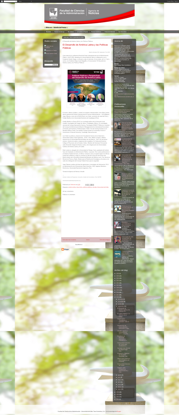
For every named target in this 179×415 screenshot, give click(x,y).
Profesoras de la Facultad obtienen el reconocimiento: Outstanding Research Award (128, 209)
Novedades (48, 31)
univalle (94, 187)
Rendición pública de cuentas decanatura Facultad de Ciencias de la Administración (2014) (127, 176)
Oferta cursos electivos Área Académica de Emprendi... (123, 360)
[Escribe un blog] (88, 185)
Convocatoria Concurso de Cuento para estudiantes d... (123, 344)
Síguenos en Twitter (51, 50)
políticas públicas (87, 187)
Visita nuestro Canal (51, 53)
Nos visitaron (71, 31)
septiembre (121, 306)
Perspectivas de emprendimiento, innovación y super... (123, 327)
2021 (117, 285)
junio (119, 377)
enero (119, 389)
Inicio (88, 240)
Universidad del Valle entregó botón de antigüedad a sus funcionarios (127, 239)
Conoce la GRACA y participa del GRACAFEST (127, 253)
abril (119, 382)
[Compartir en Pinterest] (93, 185)
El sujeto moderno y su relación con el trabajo (123, 315)
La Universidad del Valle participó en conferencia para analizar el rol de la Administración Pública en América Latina (128, 142)
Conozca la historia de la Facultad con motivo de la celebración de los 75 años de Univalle (128, 193)
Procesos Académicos (96, 31)
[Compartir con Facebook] (91, 185)
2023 (117, 280)
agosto (120, 375)
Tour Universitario (122, 31)
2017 (117, 295)
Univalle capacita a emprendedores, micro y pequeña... (123, 332)
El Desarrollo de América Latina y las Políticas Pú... (123, 310)
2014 (117, 394)
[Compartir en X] (90, 185)
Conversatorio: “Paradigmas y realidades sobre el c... (123, 321)
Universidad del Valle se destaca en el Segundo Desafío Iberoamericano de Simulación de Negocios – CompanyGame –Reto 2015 (123, 159)
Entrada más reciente (69, 240)
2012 (117, 399)
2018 (117, 292)
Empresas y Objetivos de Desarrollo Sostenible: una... (123, 355)
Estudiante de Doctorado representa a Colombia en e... (122, 338)
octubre (120, 304)
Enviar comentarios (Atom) (90, 244)
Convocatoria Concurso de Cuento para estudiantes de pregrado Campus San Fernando (123, 111)
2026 (117, 273)
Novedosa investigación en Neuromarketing (126, 224)
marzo (120, 384)
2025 (117, 276)
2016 (117, 297)
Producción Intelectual (110, 31)
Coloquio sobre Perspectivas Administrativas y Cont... (122, 370)
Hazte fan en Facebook (48, 46)
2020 (117, 287)
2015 (117, 392)
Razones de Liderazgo (59, 31)
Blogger (119, 411)
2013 (117, 397)
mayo (119, 379)
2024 (117, 278)
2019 (117, 290)
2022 (117, 283)
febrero (120, 387)
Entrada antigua (105, 240)
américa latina (72, 187)
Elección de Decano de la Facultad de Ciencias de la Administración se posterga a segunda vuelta (127, 126)
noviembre (121, 301)
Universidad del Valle (103, 187)
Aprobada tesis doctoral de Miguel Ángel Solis (123, 349)
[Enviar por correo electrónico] (86, 185)
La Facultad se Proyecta (82, 31)
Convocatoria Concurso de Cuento (123, 364)
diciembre (120, 299)
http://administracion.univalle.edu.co (124, 96)
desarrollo (79, 187)
